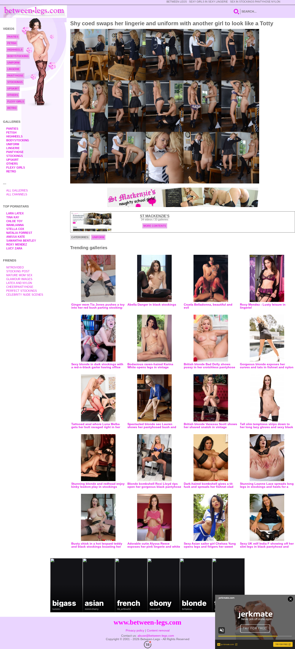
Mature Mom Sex (19, 275)
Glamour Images (19, 279)
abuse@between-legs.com (156, 635)
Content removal (158, 630)
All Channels (16, 194)
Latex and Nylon (19, 283)
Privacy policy (135, 630)
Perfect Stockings (21, 290)
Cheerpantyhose (19, 287)
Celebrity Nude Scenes (24, 294)
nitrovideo (15, 267)
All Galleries (17, 190)
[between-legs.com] (35, 11)
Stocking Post (18, 271)
